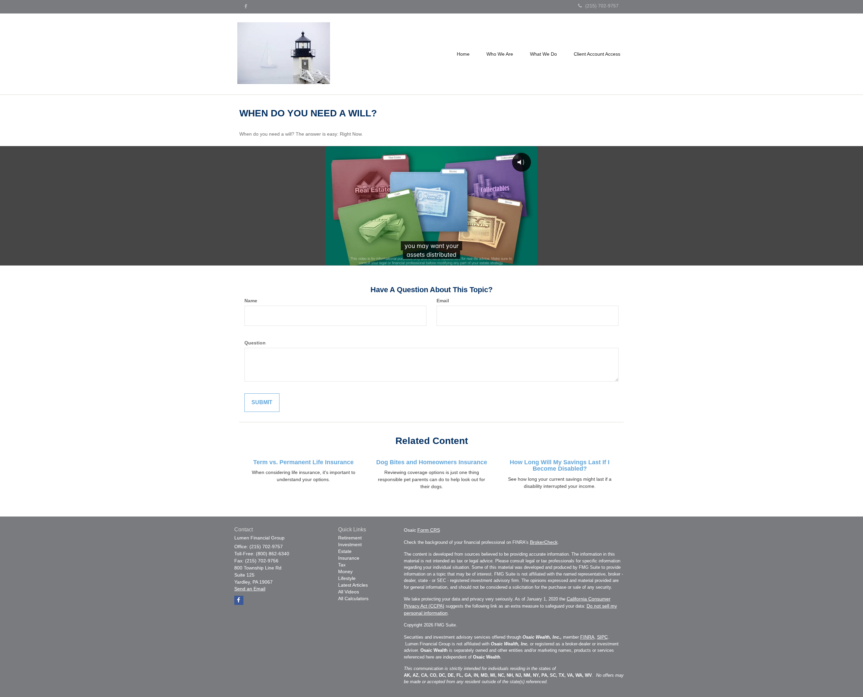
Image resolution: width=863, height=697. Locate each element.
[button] (500, 54)
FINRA (587, 637)
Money (345, 571)
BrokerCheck (544, 542)
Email (443, 300)
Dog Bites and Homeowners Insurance (431, 462)
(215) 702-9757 (602, 5)
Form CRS (428, 530)
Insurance (348, 558)
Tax (342, 564)
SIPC (602, 637)
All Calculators (353, 598)
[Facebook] (245, 6)
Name (250, 300)
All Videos (348, 591)
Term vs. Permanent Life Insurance (303, 462)
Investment (350, 544)
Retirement (350, 537)
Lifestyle (347, 578)
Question (255, 342)
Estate (345, 551)
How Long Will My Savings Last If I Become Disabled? (559, 465)
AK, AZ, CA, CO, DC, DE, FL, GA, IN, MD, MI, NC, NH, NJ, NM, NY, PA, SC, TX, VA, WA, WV (498, 675)
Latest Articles (353, 585)
